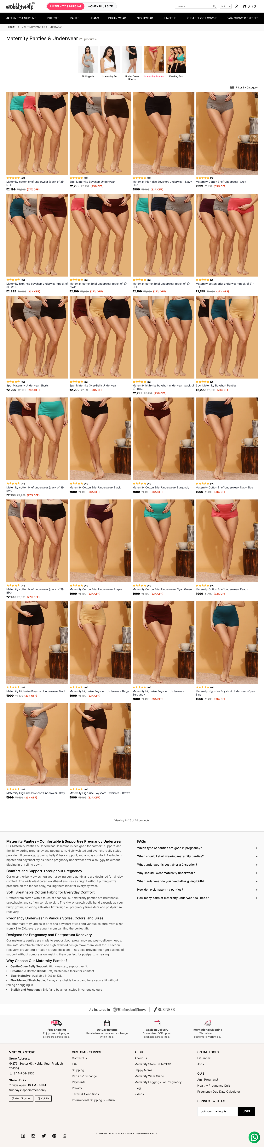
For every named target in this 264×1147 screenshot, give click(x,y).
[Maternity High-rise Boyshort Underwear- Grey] (37, 744)
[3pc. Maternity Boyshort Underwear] (100, 133)
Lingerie (170, 18)
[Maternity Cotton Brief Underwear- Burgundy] (163, 438)
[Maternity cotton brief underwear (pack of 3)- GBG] (163, 235)
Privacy (77, 1088)
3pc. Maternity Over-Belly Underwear (93, 385)
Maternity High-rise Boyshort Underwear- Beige (99, 691)
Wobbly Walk (125, 1133)
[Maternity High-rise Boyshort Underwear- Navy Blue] (163, 133)
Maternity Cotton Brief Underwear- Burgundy (161, 487)
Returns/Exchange (84, 1076)
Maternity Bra (110, 62)
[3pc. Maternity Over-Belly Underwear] (100, 337)
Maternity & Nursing (20, 18)
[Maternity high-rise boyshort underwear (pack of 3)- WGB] (37, 235)
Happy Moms (143, 1070)
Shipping (78, 1070)
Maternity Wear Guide (149, 1076)
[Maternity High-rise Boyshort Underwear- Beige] (100, 642)
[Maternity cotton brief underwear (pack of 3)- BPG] (37, 540)
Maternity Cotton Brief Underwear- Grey (221, 181)
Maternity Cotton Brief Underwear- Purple (96, 589)
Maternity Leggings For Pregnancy (158, 1082)
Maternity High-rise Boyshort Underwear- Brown (100, 793)
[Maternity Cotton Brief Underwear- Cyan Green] (163, 540)
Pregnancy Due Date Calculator (218, 1091)
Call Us (44, 1098)
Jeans (94, 18)
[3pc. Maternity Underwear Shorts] (37, 337)
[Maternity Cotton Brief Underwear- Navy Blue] (227, 438)
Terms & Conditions (85, 1094)
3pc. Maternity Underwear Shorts (27, 385)
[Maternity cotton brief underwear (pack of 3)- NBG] (37, 133)
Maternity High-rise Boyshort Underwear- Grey (35, 793)
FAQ (74, 1064)
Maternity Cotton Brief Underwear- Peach (222, 589)
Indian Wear (117, 18)
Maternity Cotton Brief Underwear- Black (95, 487)
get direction (22, 1098)
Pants (74, 18)
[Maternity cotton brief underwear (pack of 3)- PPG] (227, 235)
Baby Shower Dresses (243, 18)
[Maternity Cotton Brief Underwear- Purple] (100, 540)
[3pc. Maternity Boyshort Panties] (227, 337)
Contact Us (79, 1058)
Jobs (200, 1064)
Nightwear (145, 18)
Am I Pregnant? (207, 1079)
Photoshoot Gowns (202, 18)
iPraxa (153, 1133)
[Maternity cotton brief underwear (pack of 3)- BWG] (37, 438)
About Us (141, 1058)
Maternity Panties (154, 62)
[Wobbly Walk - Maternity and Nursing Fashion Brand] (20, 6)
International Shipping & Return (93, 1100)
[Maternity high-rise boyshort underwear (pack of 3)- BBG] (163, 337)
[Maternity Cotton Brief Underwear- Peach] (227, 540)
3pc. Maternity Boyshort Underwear (92, 181)
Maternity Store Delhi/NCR (153, 1064)
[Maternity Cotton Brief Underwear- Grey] (227, 133)
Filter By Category (247, 87)
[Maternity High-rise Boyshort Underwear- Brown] (100, 744)
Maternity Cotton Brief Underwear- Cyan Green (162, 589)
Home (11, 27)
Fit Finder (203, 1058)
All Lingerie (88, 62)
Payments (78, 1082)
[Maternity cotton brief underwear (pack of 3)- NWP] (100, 235)
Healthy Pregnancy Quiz (213, 1085)
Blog (138, 1088)
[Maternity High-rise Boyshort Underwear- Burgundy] (163, 642)
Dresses (53, 18)
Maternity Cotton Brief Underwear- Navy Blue (224, 487)
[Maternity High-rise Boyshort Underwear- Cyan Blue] (227, 642)
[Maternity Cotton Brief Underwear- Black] (100, 438)
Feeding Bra (176, 62)
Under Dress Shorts (132, 63)
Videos (139, 1094)
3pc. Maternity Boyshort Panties (216, 385)
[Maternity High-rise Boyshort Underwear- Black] (37, 642)
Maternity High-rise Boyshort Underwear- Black (36, 691)
